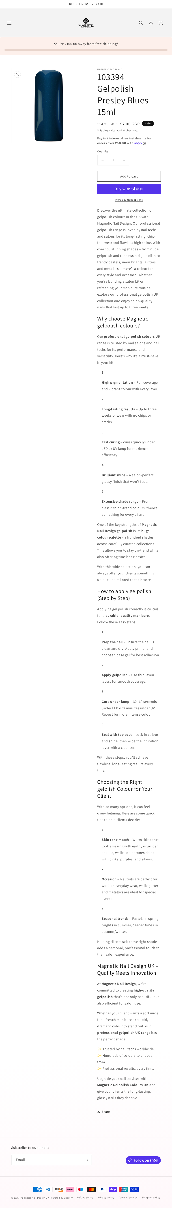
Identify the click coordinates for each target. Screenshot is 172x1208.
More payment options (129, 199)
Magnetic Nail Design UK (35, 1197)
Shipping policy (151, 1197)
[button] (9, 23)
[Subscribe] (87, 1160)
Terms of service (127, 1197)
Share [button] (106, 1112)
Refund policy (85, 1197)
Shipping (103, 130)
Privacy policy (106, 1197)
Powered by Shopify (61, 1197)
